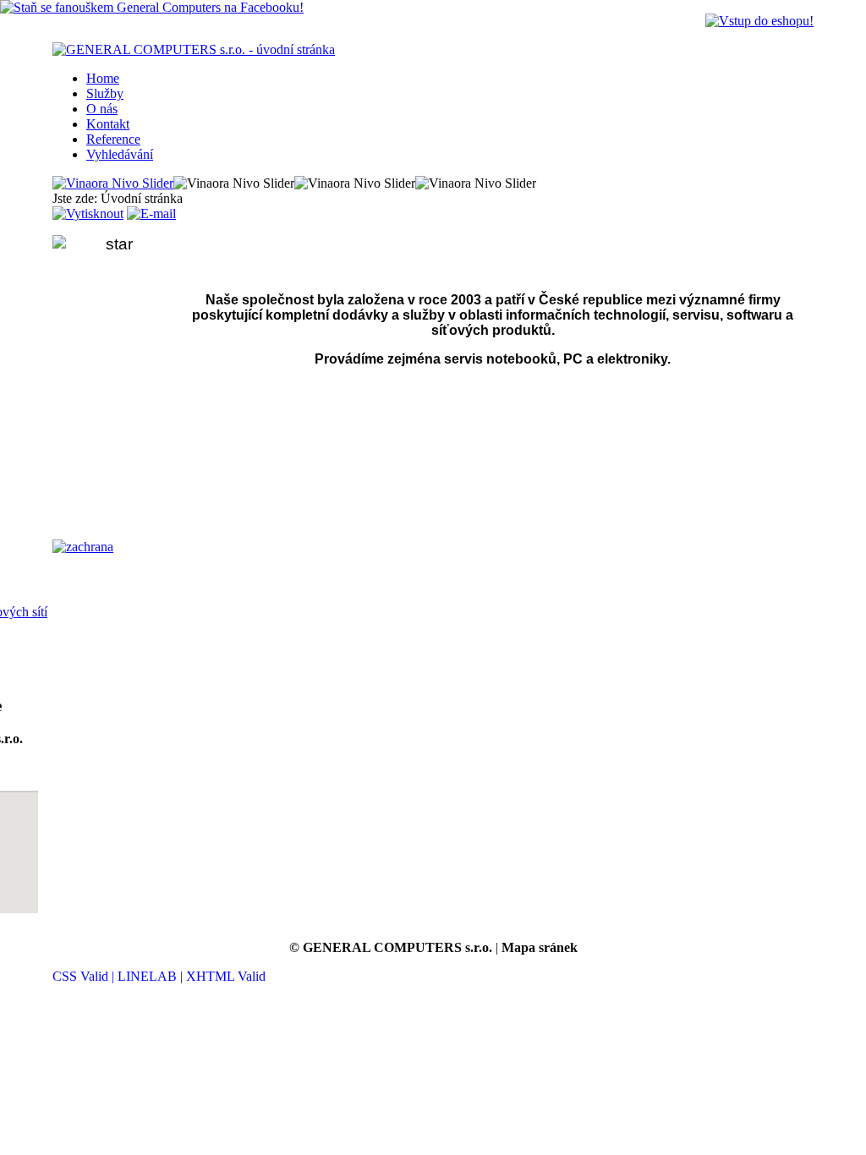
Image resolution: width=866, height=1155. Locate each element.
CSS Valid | (85, 976)
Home (102, 78)
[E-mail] (151, 213)
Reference (113, 139)
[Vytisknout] (87, 213)
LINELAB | (152, 976)
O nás (102, 108)
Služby (104, 93)
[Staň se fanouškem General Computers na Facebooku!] (152, 7)
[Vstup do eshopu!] (759, 21)
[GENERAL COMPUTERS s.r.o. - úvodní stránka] (193, 49)
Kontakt (107, 124)
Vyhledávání (119, 154)
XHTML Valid (226, 976)
